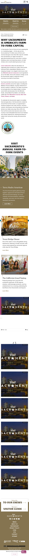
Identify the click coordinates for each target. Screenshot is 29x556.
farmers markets (5, 84)
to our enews (13, 502)
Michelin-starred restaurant (11, 73)
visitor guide (12, 508)
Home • (2, 34)
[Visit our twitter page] (14, 519)
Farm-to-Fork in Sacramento (7, 35)
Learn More (5, 250)
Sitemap (14, 536)
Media (14, 522)
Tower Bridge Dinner (11, 239)
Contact (14, 534)
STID (14, 532)
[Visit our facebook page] (10, 519)
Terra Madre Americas (12, 187)
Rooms (24, 21)
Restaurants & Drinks (9, 34)
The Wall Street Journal (13, 94)
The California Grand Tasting (14, 278)
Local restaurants (6, 65)
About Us (14, 524)
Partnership (14, 526)
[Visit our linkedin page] (16, 519)
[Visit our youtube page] (19, 519)
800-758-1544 (12, 29)
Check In (5, 21)
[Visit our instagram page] (12, 519)
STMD (14, 530)
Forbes (7, 96)
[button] (23, 551)
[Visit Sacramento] (6, 2)
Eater (13, 96)
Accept (14, 554)
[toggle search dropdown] (27, 2)
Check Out (16, 21)
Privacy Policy (14, 528)
